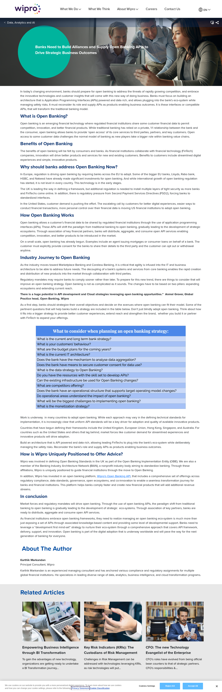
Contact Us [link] (172, 8)
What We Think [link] (99, 8)
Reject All (170, 686)
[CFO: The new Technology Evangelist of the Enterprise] (175, 621)
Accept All (193, 686)
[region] (111, 686)
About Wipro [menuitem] (126, 8)
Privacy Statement (80, 688)
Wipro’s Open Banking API (114, 476)
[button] (212, 22)
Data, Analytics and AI (21, 22)
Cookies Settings (147, 686)
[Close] (216, 686)
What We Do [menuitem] (69, 8)
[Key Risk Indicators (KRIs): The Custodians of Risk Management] (113, 621)
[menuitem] (204, 9)
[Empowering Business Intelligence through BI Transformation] (51, 621)
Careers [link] (151, 8)
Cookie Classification (100, 688)
